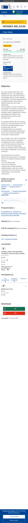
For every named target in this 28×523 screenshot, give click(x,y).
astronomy (4, 186)
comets (3, 188)
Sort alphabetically (5, 279)
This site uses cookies (8, 511)
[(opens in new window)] (6, 6)
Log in (14, 6)
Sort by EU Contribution (14, 279)
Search (21, 6)
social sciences (5, 191)
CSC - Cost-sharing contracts (9, 239)
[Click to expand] (25, 286)
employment (4, 195)
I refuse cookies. (14, 520)
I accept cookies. (14, 516)
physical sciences (18, 184)
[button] (17, 6)
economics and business (19, 191)
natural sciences (5, 184)
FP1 (4, 16)
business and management (11, 193)
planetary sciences (15, 186)
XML (15, 308)
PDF (15, 313)
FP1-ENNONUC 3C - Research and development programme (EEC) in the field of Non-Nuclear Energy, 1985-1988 (13, 213)
